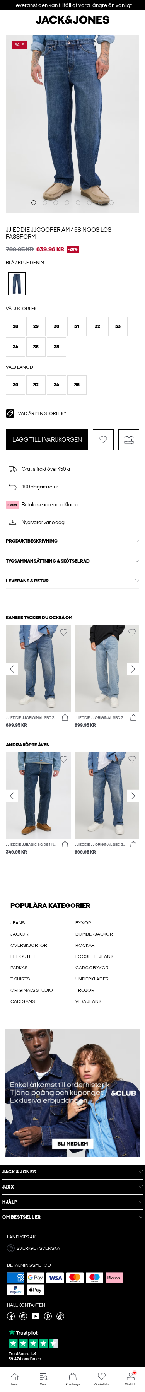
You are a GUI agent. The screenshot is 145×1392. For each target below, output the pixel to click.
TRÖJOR (84, 990)
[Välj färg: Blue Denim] (17, 283)
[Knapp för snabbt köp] (65, 718)
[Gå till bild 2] (45, 202)
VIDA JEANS (88, 1001)
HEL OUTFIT (23, 956)
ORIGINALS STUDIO (31, 990)
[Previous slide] (12, 669)
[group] (38, 677)
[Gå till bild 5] (78, 202)
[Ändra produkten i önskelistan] (103, 439)
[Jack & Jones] (72, 23)
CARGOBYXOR (92, 967)
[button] (15, 326)
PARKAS (18, 967)
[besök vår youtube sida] (35, 1318)
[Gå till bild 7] (100, 202)
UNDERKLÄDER (92, 979)
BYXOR (83, 923)
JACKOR (19, 934)
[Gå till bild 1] (33, 202)
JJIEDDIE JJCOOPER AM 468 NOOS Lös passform (58, 233)
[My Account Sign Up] (72, 1093)
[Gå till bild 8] (111, 202)
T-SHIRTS (20, 979)
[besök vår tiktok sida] (60, 1318)
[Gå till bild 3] (55, 202)
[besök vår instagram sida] (23, 1318)
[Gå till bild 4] (67, 202)
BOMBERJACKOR (94, 934)
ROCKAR (85, 945)
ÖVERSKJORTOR (28, 945)
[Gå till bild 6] (89, 202)
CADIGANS (22, 1001)
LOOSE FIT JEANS (94, 956)
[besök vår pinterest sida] (48, 1318)
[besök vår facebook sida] (11, 1318)
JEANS (17, 923)
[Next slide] (133, 669)
